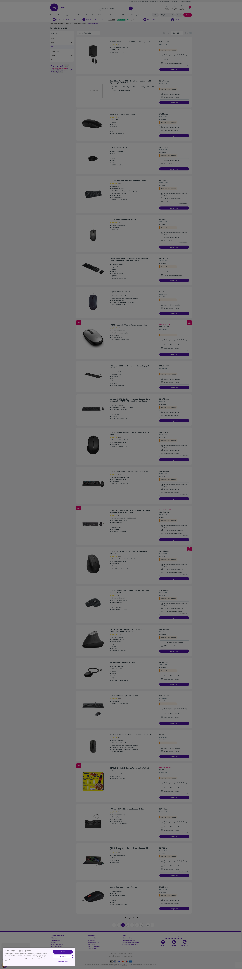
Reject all (63, 956)
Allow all (62, 951)
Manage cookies (63, 961)
